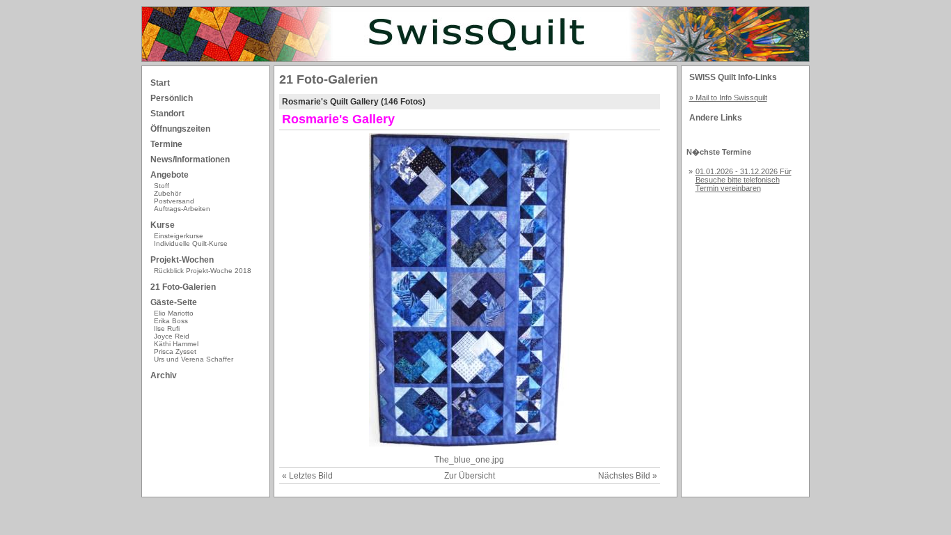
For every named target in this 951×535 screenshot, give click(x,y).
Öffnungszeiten (180, 129)
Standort (167, 113)
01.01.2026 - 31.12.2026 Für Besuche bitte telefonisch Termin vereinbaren (743, 179)
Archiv (163, 375)
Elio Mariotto (174, 313)
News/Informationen (190, 159)
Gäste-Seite (173, 302)
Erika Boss (171, 321)
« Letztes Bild (307, 476)
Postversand (174, 201)
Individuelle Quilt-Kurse (191, 243)
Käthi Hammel (176, 344)
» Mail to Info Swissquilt (728, 97)
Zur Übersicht (469, 476)
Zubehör (167, 193)
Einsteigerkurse (178, 236)
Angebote (169, 175)
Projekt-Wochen (182, 260)
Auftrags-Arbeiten (182, 208)
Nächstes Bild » (627, 476)
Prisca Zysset (175, 351)
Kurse (162, 225)
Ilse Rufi (167, 328)
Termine (166, 144)
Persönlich (171, 98)
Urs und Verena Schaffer (193, 359)
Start (160, 83)
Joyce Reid (171, 336)
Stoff (161, 185)
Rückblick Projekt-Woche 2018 (202, 270)
